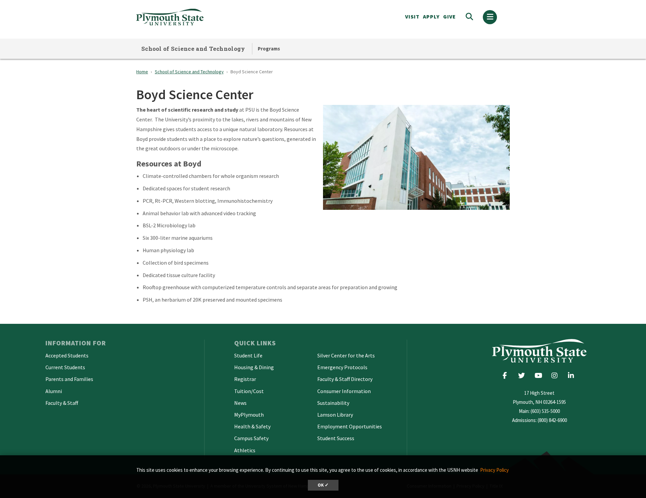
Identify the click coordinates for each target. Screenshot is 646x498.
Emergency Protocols (342, 367)
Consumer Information (344, 391)
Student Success (335, 438)
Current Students (65, 367)
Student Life (248, 355)
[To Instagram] (556, 375)
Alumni (53, 391)
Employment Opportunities (349, 426)
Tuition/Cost (249, 391)
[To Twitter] (523, 375)
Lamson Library (335, 414)
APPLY (431, 16)
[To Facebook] (507, 375)
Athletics (244, 450)
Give (449, 16)
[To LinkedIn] (572, 375)
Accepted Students (66, 355)
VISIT (412, 16)
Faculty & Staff (61, 402)
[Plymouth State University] (217, 17)
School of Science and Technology (193, 48)
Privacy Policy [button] (494, 470)
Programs (269, 48)
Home (142, 72)
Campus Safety (251, 438)
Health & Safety (252, 426)
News (240, 402)
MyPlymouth (249, 414)
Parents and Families (69, 379)
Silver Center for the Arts (346, 355)
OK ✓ (323, 485)
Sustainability (333, 402)
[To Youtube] (540, 375)
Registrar (245, 379)
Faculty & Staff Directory (344, 379)
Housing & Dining (254, 367)
